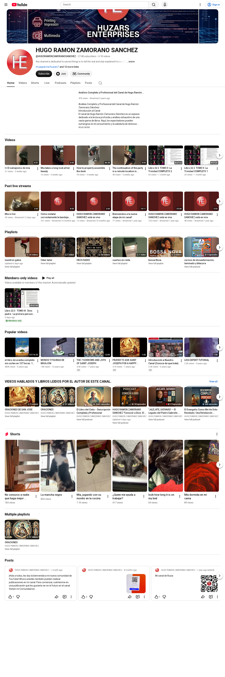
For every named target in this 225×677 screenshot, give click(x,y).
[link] (40, 584)
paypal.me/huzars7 (48, 67)
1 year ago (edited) (205, 570)
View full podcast (192, 267)
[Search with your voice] (165, 4)
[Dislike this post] (18, 596)
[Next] (219, 155)
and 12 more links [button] (69, 67)
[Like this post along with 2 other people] (83, 596)
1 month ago (56, 570)
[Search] (153, 4)
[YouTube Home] (19, 4)
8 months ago (130, 570)
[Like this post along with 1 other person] (10, 596)
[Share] (56, 597)
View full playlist (12, 267)
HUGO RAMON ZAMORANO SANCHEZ (22, 413)
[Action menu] (71, 597)
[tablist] (112, 83)
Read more (84, 127)
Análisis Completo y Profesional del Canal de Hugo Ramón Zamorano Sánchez (112, 92)
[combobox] (105, 5)
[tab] (11, 83)
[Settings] (200, 5)
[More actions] (37, 168)
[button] (84, 127)
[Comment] (64, 597)
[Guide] (6, 5)
